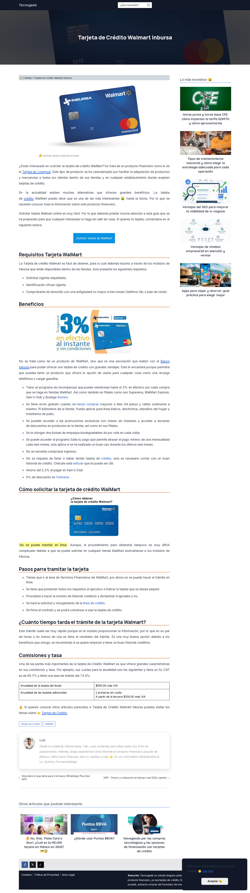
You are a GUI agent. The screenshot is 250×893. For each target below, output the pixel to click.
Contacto (27, 874)
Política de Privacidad (47, 874)
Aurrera (62, 397)
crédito (29, 198)
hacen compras (88, 404)
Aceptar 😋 (214, 881)
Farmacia (62, 477)
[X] (33, 865)
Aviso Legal (68, 874)
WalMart (49, 723)
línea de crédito (94, 603)
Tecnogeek (28, 5)
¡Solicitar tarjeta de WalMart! (94, 238)
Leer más (207, 871)
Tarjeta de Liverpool (36, 172)
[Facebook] (25, 865)
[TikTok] (40, 865)
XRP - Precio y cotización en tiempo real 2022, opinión (135, 777)
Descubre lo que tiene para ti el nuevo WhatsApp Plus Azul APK (56, 777)
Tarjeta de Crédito (30, 723)
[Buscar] (148, 5)
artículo (78, 463)
